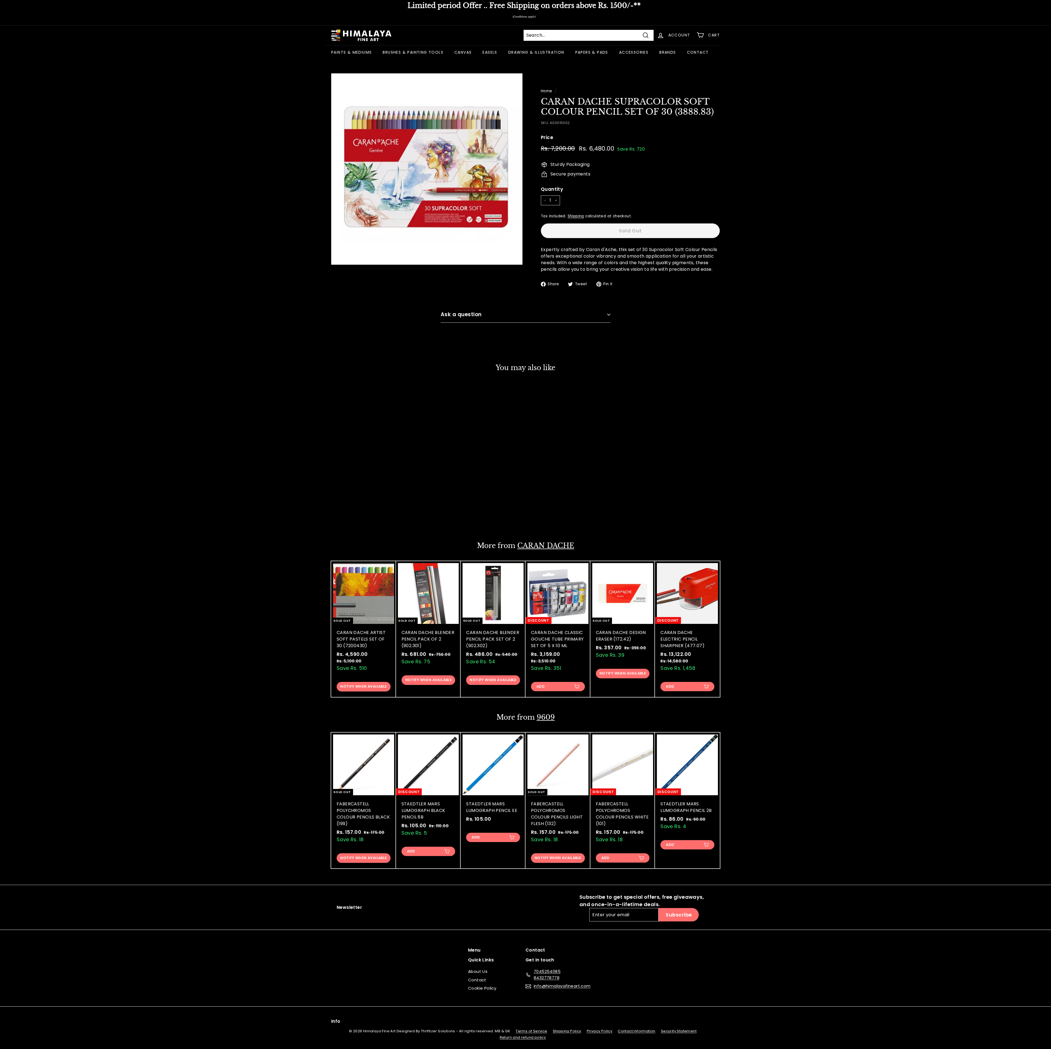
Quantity (552, 189)
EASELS (490, 52)
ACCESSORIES (633, 52)
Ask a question (461, 314)
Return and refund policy (523, 1037)
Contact (477, 980)
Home (546, 91)
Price (547, 137)
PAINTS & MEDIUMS (351, 52)
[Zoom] (426, 169)
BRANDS (667, 52)
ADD (540, 686)
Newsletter (349, 907)
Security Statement (679, 1031)
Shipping (576, 216)
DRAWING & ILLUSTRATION (536, 52)
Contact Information (637, 1031)
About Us (477, 971)
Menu (474, 950)
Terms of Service (531, 1031)
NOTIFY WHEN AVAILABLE (363, 515)
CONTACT (698, 52)
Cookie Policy (482, 988)
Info (335, 1021)
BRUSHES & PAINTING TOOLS (413, 52)
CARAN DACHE (545, 545)
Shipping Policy (567, 1031)
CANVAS (463, 52)
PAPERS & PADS (591, 52)
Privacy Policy (600, 1031)
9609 (546, 717)
